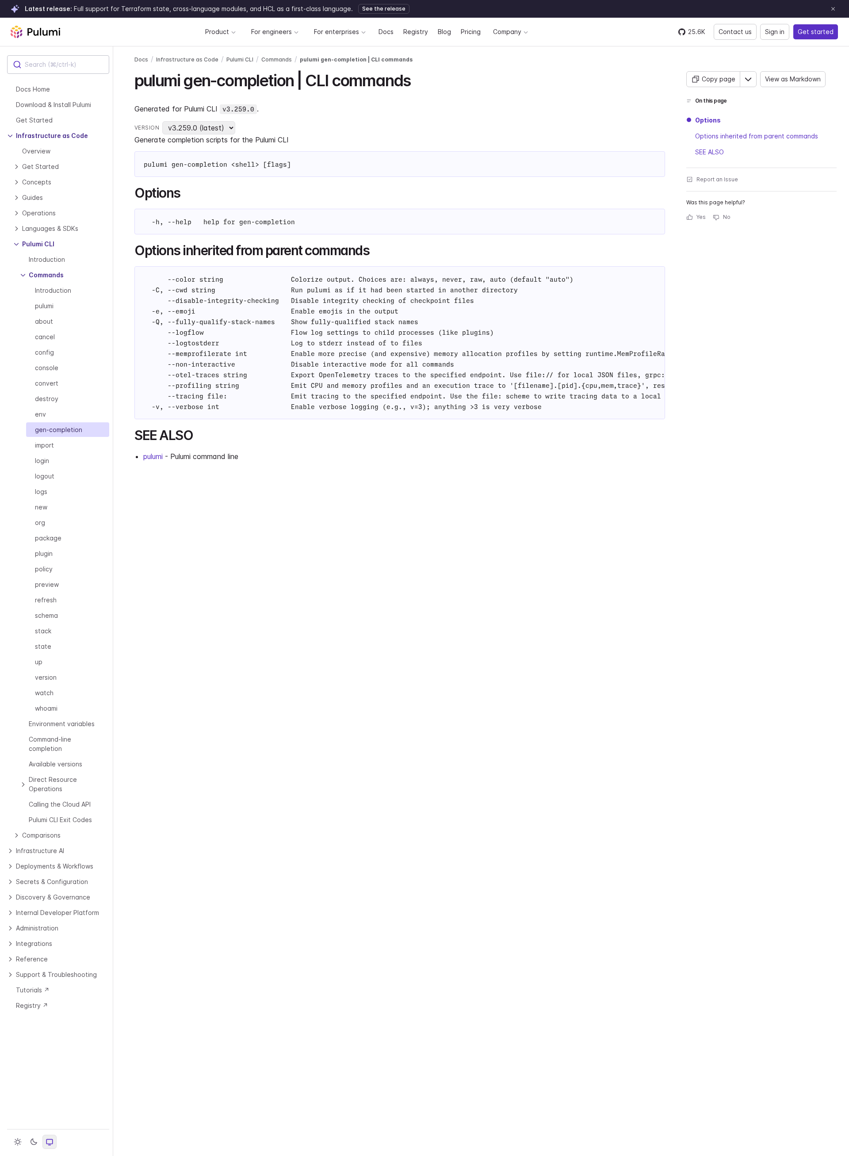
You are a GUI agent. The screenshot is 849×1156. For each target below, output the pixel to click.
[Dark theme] (34, 1142)
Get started (816, 31)
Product (217, 31)
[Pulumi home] (35, 32)
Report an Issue (717, 179)
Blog (444, 31)
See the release (383, 8)
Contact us (735, 31)
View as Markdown (793, 79)
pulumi (153, 456)
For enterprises (336, 31)
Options (708, 120)
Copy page (718, 79)
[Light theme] (18, 1142)
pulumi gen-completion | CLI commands (356, 59)
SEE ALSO (709, 152)
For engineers (271, 31)
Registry (415, 31)
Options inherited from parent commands (756, 136)
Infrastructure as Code (187, 59)
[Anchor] (418, 79)
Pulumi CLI (239, 59)
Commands (276, 59)
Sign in (774, 31)
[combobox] (58, 64)
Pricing (471, 31)
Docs (386, 31)
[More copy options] (748, 79)
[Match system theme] (49, 1142)
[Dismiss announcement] (833, 9)
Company (507, 31)
